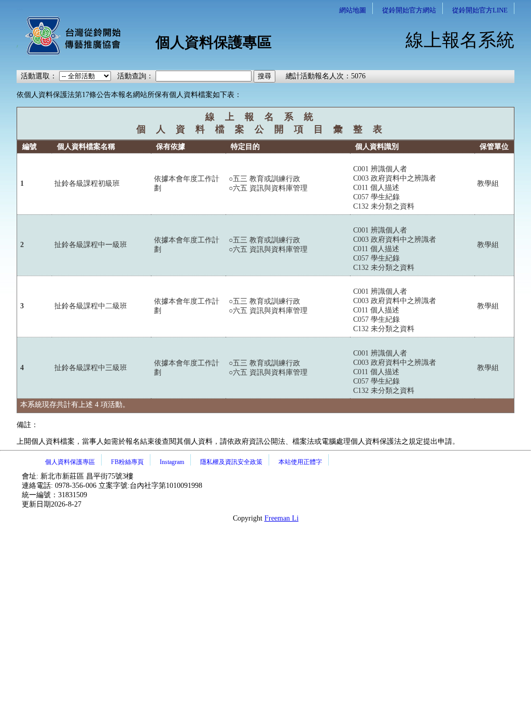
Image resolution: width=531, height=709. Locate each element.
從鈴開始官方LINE (480, 10)
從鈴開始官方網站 (409, 10)
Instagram (172, 462)
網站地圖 (352, 10)
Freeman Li (281, 518)
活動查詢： (135, 76)
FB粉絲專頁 (127, 462)
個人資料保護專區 (70, 462)
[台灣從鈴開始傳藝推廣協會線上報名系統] (68, 53)
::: (20, 6)
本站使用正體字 (300, 462)
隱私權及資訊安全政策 (231, 462)
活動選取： (39, 76)
